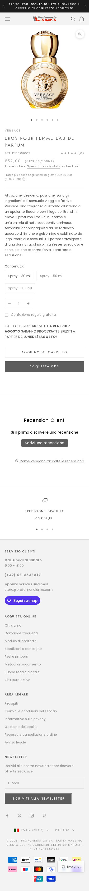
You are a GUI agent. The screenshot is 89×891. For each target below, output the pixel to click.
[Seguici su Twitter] (19, 815)
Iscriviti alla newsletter (38, 798)
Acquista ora (44, 366)
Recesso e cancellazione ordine (31, 734)
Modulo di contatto (21, 641)
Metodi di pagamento (23, 664)
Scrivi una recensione (44, 443)
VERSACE (13, 130)
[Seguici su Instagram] (31, 815)
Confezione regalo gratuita (33, 314)
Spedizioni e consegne (23, 648)
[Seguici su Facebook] (7, 815)
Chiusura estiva (17, 679)
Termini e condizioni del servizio (31, 711)
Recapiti (11, 703)
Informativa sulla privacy (25, 719)
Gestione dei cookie (21, 726)
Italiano (62, 830)
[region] (44, 509)
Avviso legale (15, 742)
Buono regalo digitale (22, 672)
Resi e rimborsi (16, 656)
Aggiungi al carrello (44, 352)
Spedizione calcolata (43, 166)
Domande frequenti (21, 633)
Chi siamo (13, 625)
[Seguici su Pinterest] (44, 815)
